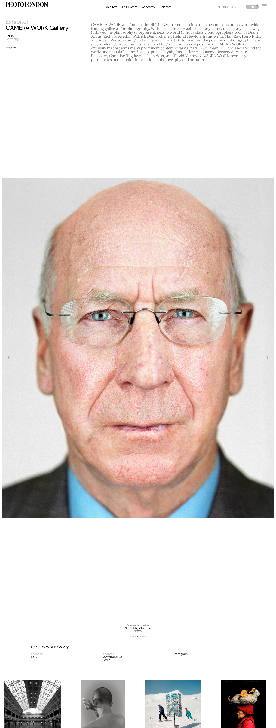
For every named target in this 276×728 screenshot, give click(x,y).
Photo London (26, 5)
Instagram (181, 654)
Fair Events (129, 7)
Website (11, 47)
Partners (165, 7)
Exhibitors (111, 7)
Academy (148, 7)
